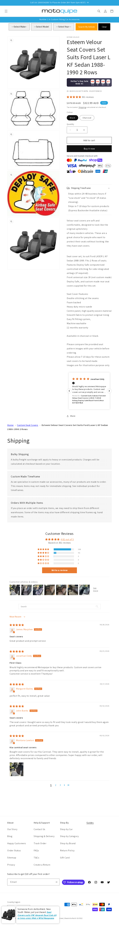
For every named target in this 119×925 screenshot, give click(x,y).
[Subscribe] (56, 882)
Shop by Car (66, 829)
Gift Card (65, 857)
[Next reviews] (109, 391)
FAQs (36, 850)
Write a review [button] (59, 570)
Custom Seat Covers (27, 425)
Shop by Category (69, 836)
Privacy (11, 864)
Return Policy (67, 850)
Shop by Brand (68, 843)
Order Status (14, 850)
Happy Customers (16, 843)
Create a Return (42, 864)
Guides (90, 822)
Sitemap (11, 857)
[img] (17, 625)
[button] (6, 11)
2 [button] (55, 785)
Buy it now (89, 148)
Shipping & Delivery (44, 836)
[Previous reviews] (69, 391)
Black (72, 117)
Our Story (12, 829)
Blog (9, 836)
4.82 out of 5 (67, 539)
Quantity (70, 124)
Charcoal (87, 117)
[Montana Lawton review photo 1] (17, 769)
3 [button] (60, 785)
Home (10, 425)
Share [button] (72, 416)
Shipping (82, 107)
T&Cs (36, 857)
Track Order (40, 843)
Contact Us (39, 829)
